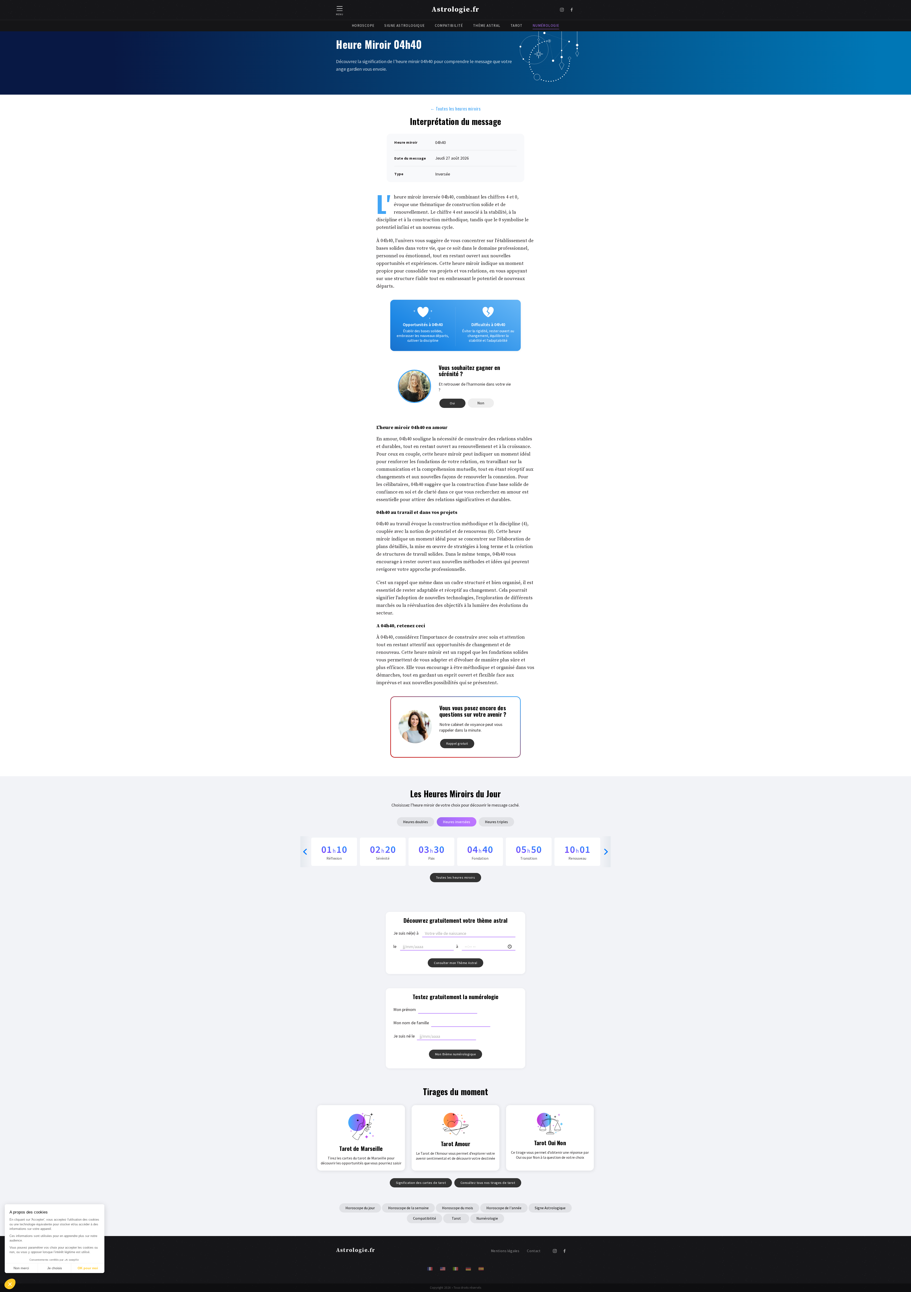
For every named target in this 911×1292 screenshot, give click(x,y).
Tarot (517, 25)
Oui (452, 403)
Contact (533, 1251)
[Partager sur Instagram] (562, 10)
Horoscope (363, 25)
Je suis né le (404, 1036)
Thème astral (487, 25)
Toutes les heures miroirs (455, 108)
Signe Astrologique (404, 25)
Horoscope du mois (457, 1207)
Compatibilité (449, 25)
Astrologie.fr (455, 9)
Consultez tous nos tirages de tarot (487, 1183)
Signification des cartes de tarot (421, 1183)
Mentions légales (505, 1251)
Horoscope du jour (360, 1207)
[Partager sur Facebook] (571, 10)
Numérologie (546, 25)
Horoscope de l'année (503, 1207)
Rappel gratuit (457, 743)
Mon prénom (404, 1009)
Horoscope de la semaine (408, 1207)
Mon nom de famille (411, 1022)
